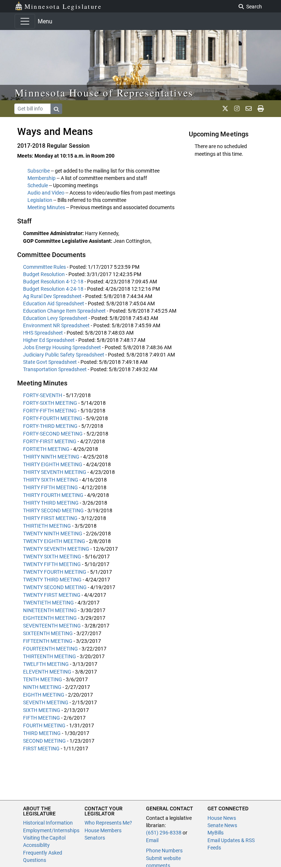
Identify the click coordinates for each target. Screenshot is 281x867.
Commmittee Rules (45, 267)
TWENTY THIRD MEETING (52, 580)
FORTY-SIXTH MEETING (50, 403)
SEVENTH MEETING (45, 702)
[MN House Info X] (225, 108)
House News (221, 818)
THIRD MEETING (42, 733)
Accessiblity (36, 845)
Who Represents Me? (108, 823)
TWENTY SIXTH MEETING (52, 556)
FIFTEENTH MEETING (47, 641)
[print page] (261, 108)
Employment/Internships (51, 830)
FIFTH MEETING (41, 718)
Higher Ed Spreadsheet (49, 340)
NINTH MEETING (42, 687)
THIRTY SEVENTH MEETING (54, 472)
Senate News (222, 825)
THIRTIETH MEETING (47, 526)
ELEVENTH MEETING (47, 672)
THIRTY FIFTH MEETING (50, 487)
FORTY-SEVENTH (42, 395)
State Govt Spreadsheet (50, 362)
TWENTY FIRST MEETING (51, 595)
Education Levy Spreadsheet (56, 318)
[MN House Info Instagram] (237, 108)
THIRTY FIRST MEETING (50, 518)
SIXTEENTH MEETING (48, 633)
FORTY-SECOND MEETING (53, 434)
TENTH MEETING (42, 679)
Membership (41, 178)
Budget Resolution (44, 274)
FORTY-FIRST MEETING (49, 441)
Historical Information (48, 823)
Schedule (37, 185)
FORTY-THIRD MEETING (50, 426)
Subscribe (38, 171)
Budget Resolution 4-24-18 (54, 289)
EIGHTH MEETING (43, 695)
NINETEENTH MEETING (50, 610)
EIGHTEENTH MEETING (50, 618)
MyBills (215, 833)
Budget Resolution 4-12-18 (54, 281)
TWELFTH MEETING (46, 664)
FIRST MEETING (41, 748)
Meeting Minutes (46, 207)
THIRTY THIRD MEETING (51, 503)
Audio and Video (45, 193)
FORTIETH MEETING (46, 449)
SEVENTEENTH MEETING (52, 626)
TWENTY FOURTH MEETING (54, 572)
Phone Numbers (164, 850)
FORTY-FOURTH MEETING (52, 418)
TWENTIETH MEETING (48, 603)
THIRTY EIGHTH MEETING (52, 464)
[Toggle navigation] (25, 21)
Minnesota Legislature (63, 6)
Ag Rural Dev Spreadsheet (53, 296)
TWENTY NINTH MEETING (52, 533)
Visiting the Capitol (44, 838)
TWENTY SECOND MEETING (55, 587)
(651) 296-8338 (163, 833)
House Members (103, 830)
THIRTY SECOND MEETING (53, 510)
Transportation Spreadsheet (55, 369)
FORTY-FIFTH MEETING (50, 411)
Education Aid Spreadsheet (54, 303)
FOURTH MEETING (44, 725)
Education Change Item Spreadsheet (65, 311)
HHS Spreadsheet (43, 333)
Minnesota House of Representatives (104, 92)
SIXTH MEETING (41, 710)
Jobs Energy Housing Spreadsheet (62, 347)
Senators (95, 838)
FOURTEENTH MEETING (50, 649)
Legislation (39, 200)
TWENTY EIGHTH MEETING (54, 541)
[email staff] (249, 108)
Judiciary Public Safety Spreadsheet (64, 355)
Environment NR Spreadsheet (57, 325)
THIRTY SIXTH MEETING (50, 480)
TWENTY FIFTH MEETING (52, 564)
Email (152, 840)
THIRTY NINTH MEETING (51, 457)
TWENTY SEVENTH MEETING (56, 549)
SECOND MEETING (44, 741)
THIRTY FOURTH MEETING (53, 495)
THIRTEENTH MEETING (49, 656)
